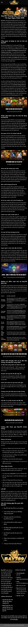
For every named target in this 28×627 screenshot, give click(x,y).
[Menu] (2, 2)
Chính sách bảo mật (12, 617)
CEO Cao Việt (21, 617)
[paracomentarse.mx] (14, 2)
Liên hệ (9, 616)
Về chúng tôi (4, 616)
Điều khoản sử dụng (17, 616)
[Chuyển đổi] (2, 508)
